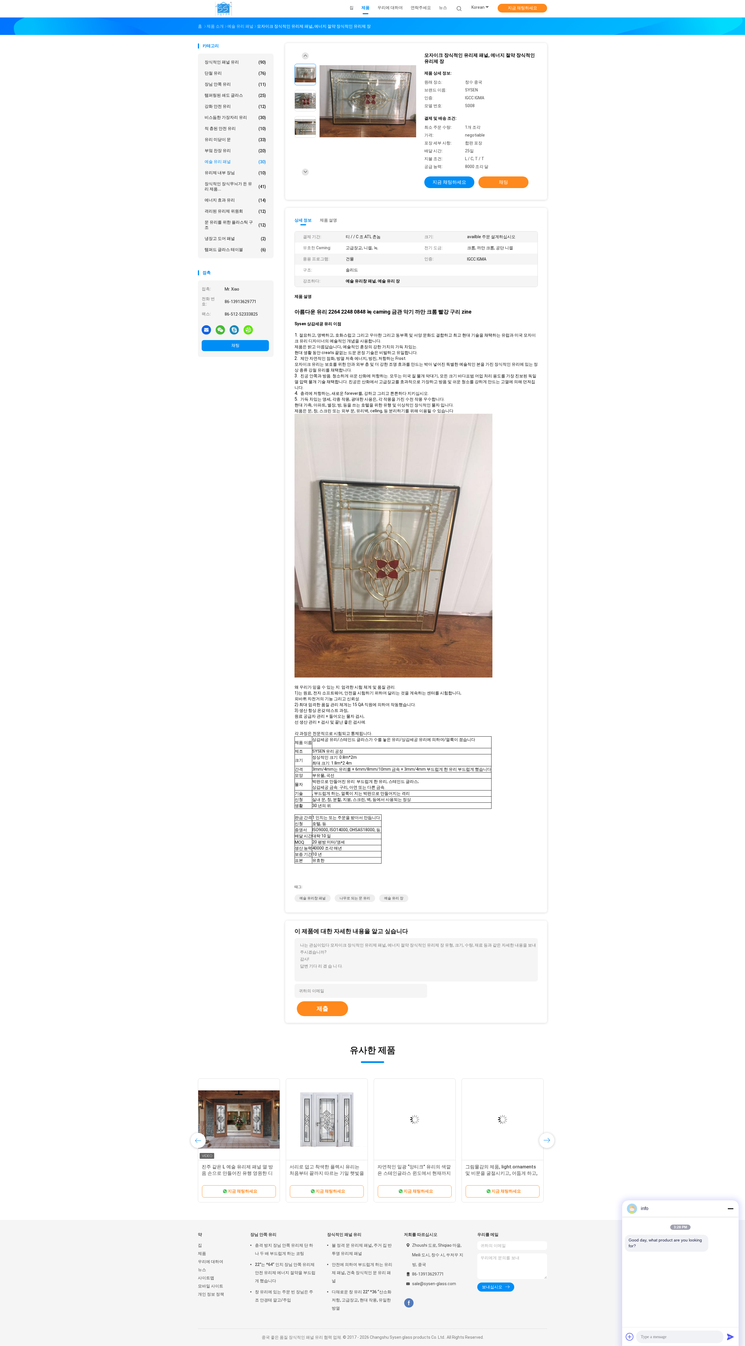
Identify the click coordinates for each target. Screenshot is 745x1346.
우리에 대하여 (210, 1261)
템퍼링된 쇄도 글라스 (235, 95)
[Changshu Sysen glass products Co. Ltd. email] (206, 329)
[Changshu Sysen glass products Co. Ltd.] (223, 9)
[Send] (730, 1336)
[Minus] (730, 1208)
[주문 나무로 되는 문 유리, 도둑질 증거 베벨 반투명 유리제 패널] (239, 1119)
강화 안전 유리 (235, 106)
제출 (322, 1008)
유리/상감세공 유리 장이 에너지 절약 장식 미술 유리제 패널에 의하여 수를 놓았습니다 (501, 1173)
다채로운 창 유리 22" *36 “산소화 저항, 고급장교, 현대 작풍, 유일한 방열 (361, 1300)
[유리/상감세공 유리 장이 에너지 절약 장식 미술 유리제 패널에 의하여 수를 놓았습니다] (502, 1119)
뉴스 (202, 1269)
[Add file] (630, 1336)
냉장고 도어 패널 (235, 238)
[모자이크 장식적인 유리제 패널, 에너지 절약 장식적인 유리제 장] (368, 101)
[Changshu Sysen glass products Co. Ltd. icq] (248, 329)
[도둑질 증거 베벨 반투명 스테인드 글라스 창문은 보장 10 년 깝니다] (327, 1119)
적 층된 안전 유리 (235, 128)
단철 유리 (235, 73)
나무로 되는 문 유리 (355, 898)
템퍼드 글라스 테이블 (235, 249)
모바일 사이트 (210, 1286)
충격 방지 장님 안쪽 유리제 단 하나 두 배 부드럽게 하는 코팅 (284, 1249)
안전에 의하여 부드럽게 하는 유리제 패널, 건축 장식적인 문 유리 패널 (362, 1272)
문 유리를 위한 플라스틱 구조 (235, 225)
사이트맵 (206, 1278)
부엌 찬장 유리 (235, 150)
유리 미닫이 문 (235, 139)
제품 (202, 1253)
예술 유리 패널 (235, 161)
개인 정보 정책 (211, 1294)
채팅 (235, 345)
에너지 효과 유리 (235, 200)
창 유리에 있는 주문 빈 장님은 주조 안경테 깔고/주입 (284, 1296)
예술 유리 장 (393, 898)
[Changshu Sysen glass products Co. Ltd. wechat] (220, 329)
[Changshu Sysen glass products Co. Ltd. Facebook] (409, 1303)
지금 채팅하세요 (522, 8)
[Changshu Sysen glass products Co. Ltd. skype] (234, 329)
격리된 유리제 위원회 (235, 211)
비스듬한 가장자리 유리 (235, 117)
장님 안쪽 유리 (235, 84)
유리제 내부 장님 (235, 172)
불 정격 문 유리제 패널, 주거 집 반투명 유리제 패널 (362, 1249)
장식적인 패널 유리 (235, 62)
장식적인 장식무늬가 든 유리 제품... (235, 186)
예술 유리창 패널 (312, 898)
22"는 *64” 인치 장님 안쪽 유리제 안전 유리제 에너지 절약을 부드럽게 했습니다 (285, 1272)
